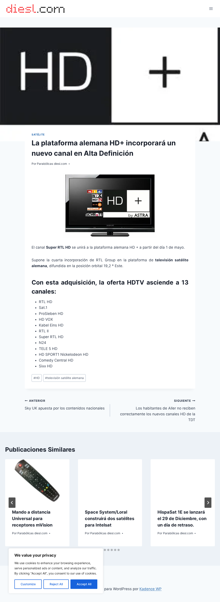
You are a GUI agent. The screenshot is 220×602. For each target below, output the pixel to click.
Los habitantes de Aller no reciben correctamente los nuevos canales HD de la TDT (157, 410)
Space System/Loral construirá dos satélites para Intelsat (109, 519)
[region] (56, 570)
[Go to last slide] (12, 502)
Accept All (84, 584)
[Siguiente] (208, 502)
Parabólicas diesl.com (52, 163)
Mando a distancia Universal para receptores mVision (32, 519)
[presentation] (37, 480)
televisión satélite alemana (64, 378)
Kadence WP (150, 589)
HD (37, 378)
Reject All (56, 584)
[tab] (105, 550)
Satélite (38, 134)
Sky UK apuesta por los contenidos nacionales (65, 404)
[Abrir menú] (211, 8)
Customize (28, 584)
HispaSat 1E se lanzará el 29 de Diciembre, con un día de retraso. (181, 519)
